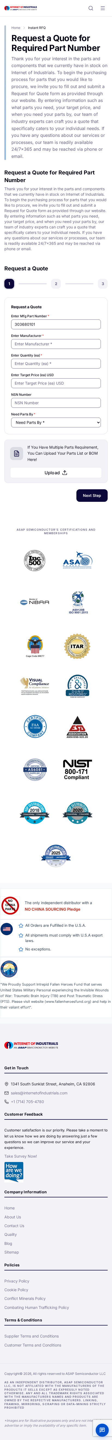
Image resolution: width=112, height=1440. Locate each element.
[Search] (91, 8)
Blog (8, 1243)
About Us (12, 1217)
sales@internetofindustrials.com (39, 1093)
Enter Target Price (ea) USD (32, 375)
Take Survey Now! (20, 1156)
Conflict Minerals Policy (25, 1298)
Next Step (92, 495)
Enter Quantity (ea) (26, 355)
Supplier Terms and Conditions (31, 1336)
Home (15, 28)
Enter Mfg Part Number (30, 316)
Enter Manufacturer (27, 336)
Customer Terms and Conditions (32, 1345)
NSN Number (21, 395)
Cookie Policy (16, 1289)
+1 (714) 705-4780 (27, 1101)
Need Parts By (23, 414)
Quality (10, 1234)
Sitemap (11, 1252)
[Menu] (103, 8)
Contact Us (14, 1225)
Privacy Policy (16, 1281)
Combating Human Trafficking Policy (36, 1307)
